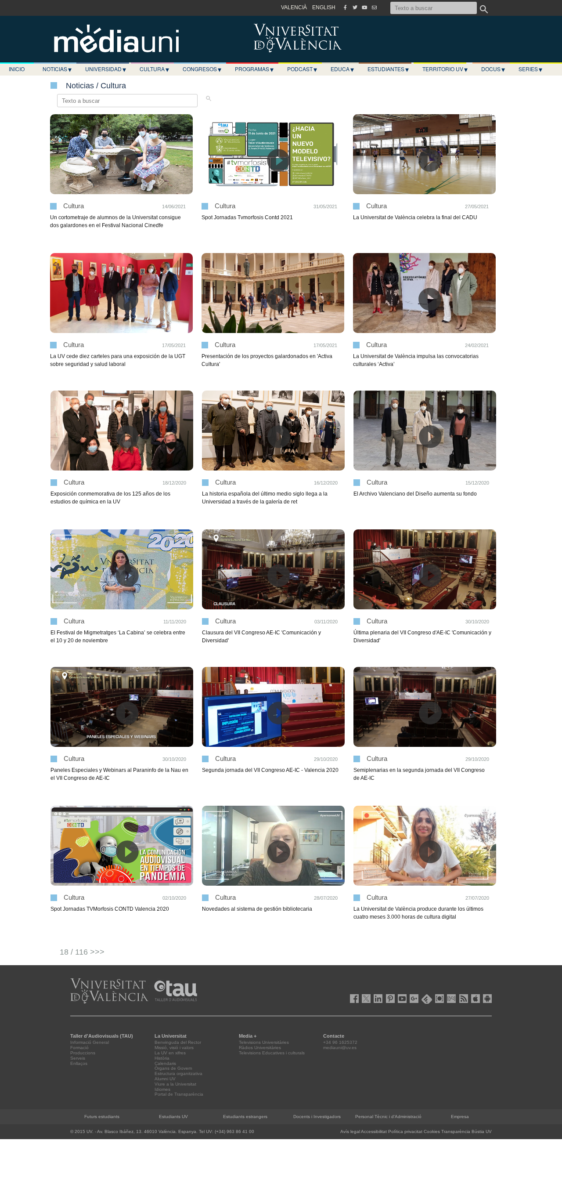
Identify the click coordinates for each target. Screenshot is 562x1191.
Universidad (105, 69)
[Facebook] (345, 7)
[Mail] (374, 7)
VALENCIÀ (294, 7)
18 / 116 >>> (82, 952)
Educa (342, 69)
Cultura (154, 69)
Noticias (57, 69)
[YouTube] (364, 7)
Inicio (17, 68)
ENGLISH (323, 7)
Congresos (202, 69)
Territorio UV (445, 69)
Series (530, 69)
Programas (254, 69)
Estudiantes (388, 69)
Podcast (302, 69)
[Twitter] (355, 7)
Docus (493, 69)
